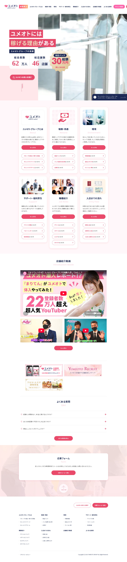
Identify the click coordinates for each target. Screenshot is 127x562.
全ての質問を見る (63, 438)
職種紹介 (76, 7)
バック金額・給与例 (62, 162)
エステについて (24, 540)
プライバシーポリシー (25, 554)
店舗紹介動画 (97, 7)
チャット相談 (119, 7)
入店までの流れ (86, 7)
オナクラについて (24, 544)
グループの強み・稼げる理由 (32, 156)
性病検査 (29, 237)
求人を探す (82, 505)
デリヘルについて (24, 534)
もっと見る (33, 147)
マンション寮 (91, 167)
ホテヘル (59, 231)
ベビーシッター (30, 231)
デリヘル (59, 225)
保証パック (60, 156)
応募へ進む (100, 505)
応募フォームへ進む (63, 473)
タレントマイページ (32, 162)
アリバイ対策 (30, 225)
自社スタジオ (91, 162)
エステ (58, 237)
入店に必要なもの (92, 237)
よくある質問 (108, 7)
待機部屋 (90, 156)
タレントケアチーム (32, 167)
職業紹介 (21, 530)
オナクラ (59, 243)
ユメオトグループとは (36, 7)
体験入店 (90, 225)
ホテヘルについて (24, 537)
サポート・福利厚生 (65, 7)
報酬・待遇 (48, 7)
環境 (55, 7)
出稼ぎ (58, 167)
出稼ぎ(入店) (91, 231)
